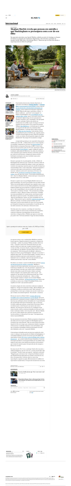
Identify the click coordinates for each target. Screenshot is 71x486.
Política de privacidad (25, 483)
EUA (64, 23)
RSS (43, 483)
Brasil (11, 387)
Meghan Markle (25, 387)
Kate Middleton (25, 126)
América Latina (48, 23)
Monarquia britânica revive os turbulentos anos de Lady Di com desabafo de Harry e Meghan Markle (10, 138)
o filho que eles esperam (24, 131)
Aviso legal (15, 483)
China (63, 23)
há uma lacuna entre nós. (31, 279)
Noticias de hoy (48, 483)
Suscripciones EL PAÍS (33, 483)
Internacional (12, 23)
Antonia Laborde (15, 94)
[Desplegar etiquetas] (44, 387)
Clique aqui (25, 232)
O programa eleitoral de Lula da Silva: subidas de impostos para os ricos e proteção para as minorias (58, 147)
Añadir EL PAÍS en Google (40, 98)
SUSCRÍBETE (57, 15)
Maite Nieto (20, 381)
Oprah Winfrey (24, 149)
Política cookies (19, 483)
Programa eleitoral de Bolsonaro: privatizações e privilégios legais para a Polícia (58, 151)
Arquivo (27, 451)
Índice (45, 483)
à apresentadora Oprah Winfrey (27, 106)
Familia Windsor (20, 387)
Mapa (28, 483)
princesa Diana (36, 144)
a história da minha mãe (38, 199)
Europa (55, 23)
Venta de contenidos (11, 483)
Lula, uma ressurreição (58, 143)
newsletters (8, 451)
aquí (32, 392)
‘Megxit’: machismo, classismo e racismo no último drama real (10, 112)
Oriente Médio (59, 23)
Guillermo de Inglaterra (32, 387)
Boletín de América (10, 453)
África (52, 23)
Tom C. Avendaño (20, 373)
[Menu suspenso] (6, 18)
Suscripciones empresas (39, 483)
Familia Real (15, 387)
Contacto (7, 483)
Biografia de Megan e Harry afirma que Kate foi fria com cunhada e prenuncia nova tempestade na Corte (31, 380)
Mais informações (13, 392)
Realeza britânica (14, 27)
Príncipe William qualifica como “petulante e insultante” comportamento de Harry (9, 124)
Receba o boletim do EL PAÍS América (18, 366)
